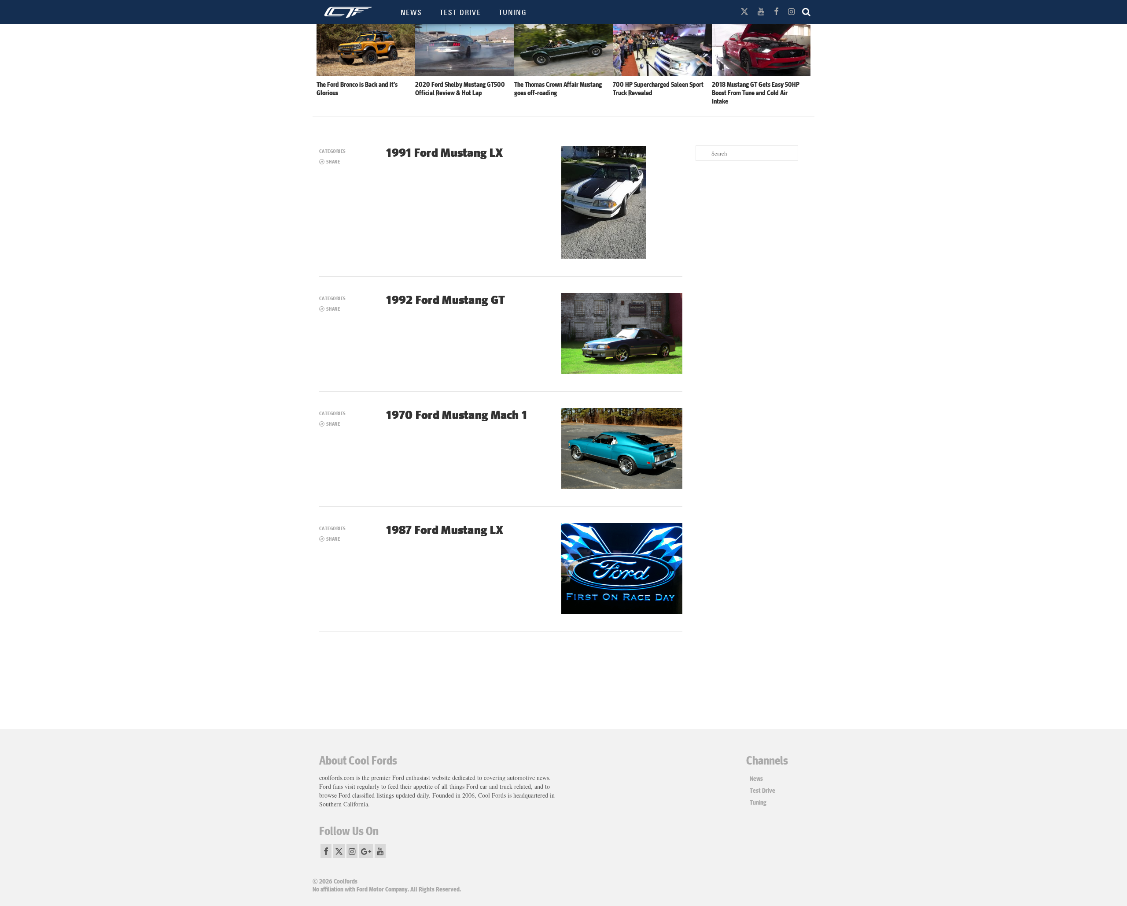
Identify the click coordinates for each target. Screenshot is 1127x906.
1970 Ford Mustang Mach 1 (456, 414)
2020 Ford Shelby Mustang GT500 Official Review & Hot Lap (460, 88)
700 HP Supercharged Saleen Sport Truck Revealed (658, 88)
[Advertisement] (752, 306)
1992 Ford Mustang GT (445, 299)
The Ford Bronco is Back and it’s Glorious (357, 88)
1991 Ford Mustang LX (444, 152)
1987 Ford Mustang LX (444, 529)
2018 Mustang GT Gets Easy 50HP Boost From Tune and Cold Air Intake (755, 92)
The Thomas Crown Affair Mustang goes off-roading (558, 88)
